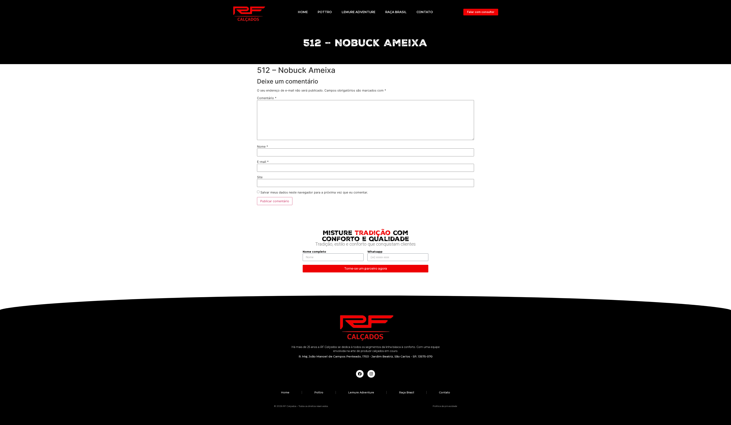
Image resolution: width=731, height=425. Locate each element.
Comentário (266, 97)
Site (260, 177)
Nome (262, 146)
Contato (425, 12)
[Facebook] (360, 374)
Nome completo (314, 251)
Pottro (325, 12)
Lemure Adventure (358, 12)
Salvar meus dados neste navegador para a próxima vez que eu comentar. (314, 192)
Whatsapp (374, 251)
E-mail (263, 161)
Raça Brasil (396, 12)
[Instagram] (371, 374)
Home (303, 12)
